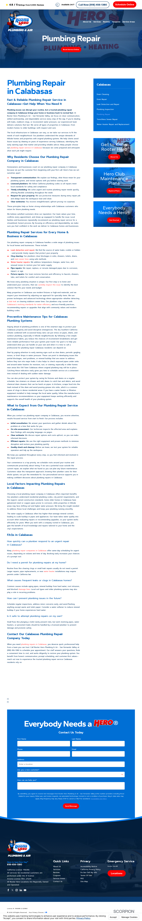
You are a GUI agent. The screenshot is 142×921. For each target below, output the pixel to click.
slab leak (12, 301)
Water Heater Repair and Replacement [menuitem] (113, 124)
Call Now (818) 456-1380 (92, 4)
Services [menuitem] (97, 22)
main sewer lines (22, 259)
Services (56, 869)
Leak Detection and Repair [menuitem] (108, 104)
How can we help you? (26, 780)
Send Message (71, 806)
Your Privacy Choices (36, 912)
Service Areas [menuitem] (129, 22)
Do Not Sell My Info (88, 872)
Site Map (84, 881)
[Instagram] (16, 890)
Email (74, 749)
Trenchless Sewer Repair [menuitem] (107, 119)
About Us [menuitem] (87, 22)
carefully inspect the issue (49, 285)
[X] (12, 890)
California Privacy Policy (90, 869)
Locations (116, 873)
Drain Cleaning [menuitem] (103, 94)
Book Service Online (71, 50)
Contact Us (57, 881)
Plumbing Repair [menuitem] (103, 114)
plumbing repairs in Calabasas (34, 644)
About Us (57, 866)
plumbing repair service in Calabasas (26, 148)
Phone (20, 749)
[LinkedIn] (21, 890)
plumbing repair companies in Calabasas (29, 550)
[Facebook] (8, 890)
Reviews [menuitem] (106, 22)
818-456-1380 (14, 864)
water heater (49, 571)
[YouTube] (25, 890)
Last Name (76, 739)
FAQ (82, 878)
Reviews (56, 872)
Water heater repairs (20, 262)
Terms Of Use (86, 875)
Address (20, 760)
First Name (21, 739)
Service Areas (59, 878)
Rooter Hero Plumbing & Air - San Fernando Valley (55, 647)
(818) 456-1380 (13, 650)
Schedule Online (124, 4)
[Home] (20, 21)
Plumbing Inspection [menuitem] (105, 109)
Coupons (57, 875)
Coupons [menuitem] (116, 22)
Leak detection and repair (22, 250)
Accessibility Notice (88, 866)
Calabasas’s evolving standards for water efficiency (29, 304)
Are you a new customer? (28, 770)
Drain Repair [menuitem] (102, 99)
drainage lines (24, 589)
